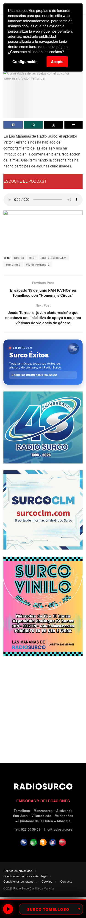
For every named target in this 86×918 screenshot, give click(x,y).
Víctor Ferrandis (37, 264)
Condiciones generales (18, 881)
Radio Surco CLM (54, 257)
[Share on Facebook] (13, 125)
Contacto (66, 881)
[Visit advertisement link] (43, 427)
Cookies (47, 881)
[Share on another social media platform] (73, 125)
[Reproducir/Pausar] (8, 909)
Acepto (57, 61)
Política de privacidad (17, 871)
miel (32, 257)
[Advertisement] (43, 706)
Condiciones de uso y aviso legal (25, 876)
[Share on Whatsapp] (33, 125)
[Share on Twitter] (53, 125)
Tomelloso (13, 264)
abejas (19, 257)
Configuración (25, 61)
